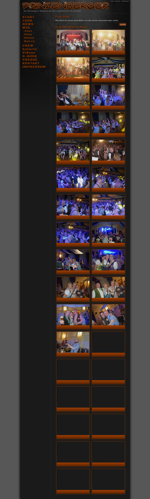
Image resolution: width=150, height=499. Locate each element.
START (28, 17)
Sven (28, 34)
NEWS (28, 24)
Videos (29, 52)
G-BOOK (29, 56)
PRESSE (30, 60)
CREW (27, 45)
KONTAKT (117, 1)
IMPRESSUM (125, 1)
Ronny (29, 38)
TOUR (112, 1)
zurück (122, 24)
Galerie (29, 49)
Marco (29, 41)
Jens (28, 31)
